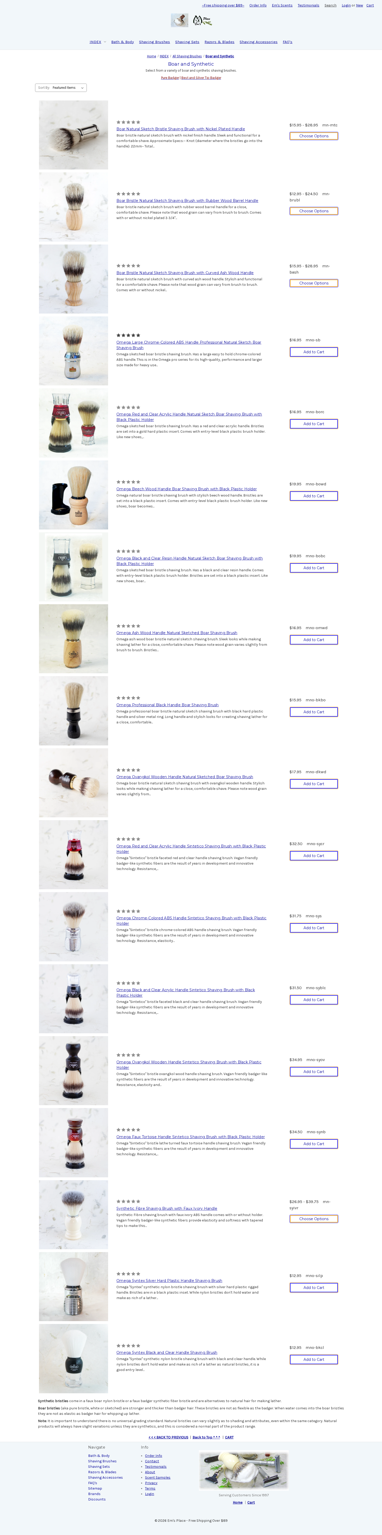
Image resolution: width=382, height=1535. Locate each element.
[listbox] (69, 88)
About (150, 1472)
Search (331, 5)
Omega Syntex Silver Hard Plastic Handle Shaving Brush (169, 1280)
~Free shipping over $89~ (223, 5)
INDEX (95, 41)
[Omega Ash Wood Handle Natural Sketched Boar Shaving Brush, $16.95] (73, 638)
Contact (152, 1461)
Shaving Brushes (154, 41)
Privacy (151, 1483)
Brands (94, 1494)
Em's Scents (282, 5)
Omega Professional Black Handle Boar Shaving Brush (167, 705)
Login (346, 5)
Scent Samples (157, 1477)
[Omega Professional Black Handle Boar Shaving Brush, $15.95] (73, 710)
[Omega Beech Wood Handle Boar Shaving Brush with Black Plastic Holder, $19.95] (73, 494)
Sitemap (95, 1488)
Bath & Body (122, 41)
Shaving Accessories (259, 41)
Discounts (97, 1499)
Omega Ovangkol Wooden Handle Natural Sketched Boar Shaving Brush (184, 777)
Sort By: (44, 88)
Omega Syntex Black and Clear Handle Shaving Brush (166, 1352)
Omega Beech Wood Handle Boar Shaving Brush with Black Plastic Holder (186, 489)
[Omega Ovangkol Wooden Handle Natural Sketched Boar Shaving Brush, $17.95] (73, 782)
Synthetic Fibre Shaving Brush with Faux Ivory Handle (166, 1208)
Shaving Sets (187, 41)
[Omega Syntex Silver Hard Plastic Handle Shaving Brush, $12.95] (73, 1286)
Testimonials (308, 5)
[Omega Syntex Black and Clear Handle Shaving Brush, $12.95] (73, 1358)
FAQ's (287, 41)
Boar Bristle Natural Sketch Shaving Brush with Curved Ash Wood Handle (185, 272)
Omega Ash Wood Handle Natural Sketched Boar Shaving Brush (176, 632)
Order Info (258, 5)
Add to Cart (314, 352)
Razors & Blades (219, 41)
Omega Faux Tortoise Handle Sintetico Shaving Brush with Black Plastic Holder (190, 1137)
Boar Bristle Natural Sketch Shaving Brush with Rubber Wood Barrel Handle (187, 200)
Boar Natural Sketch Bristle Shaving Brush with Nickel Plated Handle (180, 129)
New (359, 5)
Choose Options (313, 136)
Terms (150, 1488)
